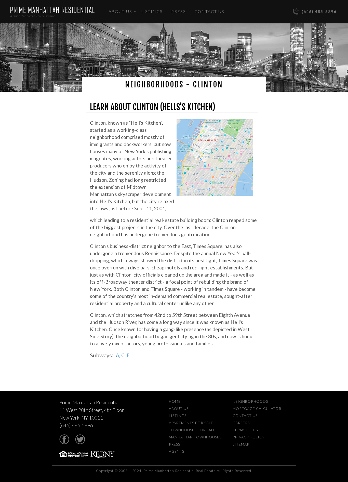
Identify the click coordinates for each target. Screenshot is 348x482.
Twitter (80, 439)
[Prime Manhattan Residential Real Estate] (52, 10)
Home (175, 401)
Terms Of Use (246, 430)
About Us (120, 11)
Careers (241, 423)
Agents (176, 451)
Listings (152, 11)
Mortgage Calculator (257, 408)
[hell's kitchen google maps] (215, 158)
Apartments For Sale (191, 423)
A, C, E (122, 355)
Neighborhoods (250, 401)
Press (178, 11)
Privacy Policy (249, 437)
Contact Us (209, 11)
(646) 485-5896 (319, 11)
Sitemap (241, 444)
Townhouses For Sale (192, 430)
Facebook (64, 439)
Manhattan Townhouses (195, 437)
